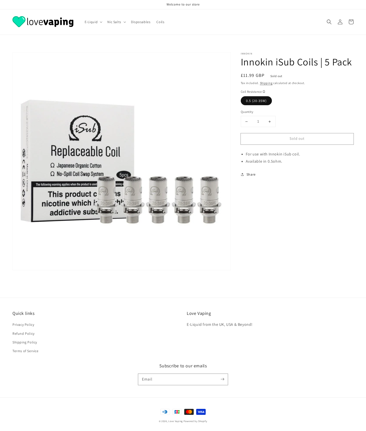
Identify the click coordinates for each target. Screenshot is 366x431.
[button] (329, 21)
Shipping (266, 83)
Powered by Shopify (195, 421)
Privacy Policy (23, 324)
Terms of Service (25, 351)
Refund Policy (23, 333)
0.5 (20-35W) (256, 101)
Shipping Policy (24, 342)
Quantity (247, 112)
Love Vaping (175, 421)
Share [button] (251, 174)
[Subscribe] (222, 379)
